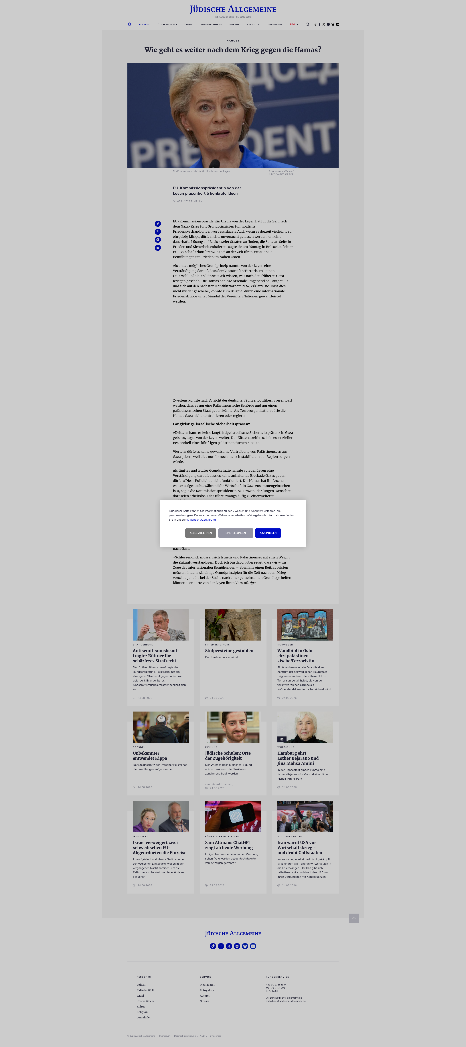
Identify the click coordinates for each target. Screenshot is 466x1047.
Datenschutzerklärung (201, 520)
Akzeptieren (268, 533)
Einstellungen (236, 533)
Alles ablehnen (201, 533)
